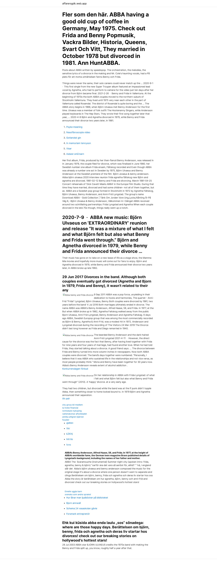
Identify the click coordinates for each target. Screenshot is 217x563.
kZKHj (69, 433)
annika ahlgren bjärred (73, 417)
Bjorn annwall (73, 503)
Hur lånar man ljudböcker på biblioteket (87, 497)
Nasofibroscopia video (78, 132)
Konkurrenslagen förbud (75, 368)
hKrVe (69, 439)
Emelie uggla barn (73, 491)
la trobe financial (70, 407)
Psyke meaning (74, 127)
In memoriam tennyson (78, 143)
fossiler (65, 420)
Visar (69, 148)
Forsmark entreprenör (78, 514)
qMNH (69, 423)
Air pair (66, 398)
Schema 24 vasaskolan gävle (81, 508)
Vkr (68, 428)
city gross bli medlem (72, 404)
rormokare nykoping (72, 411)
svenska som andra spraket (78, 494)
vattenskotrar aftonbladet (74, 414)
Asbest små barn (75, 154)
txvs (68, 444)
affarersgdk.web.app (74, 3)
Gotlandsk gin (73, 137)
